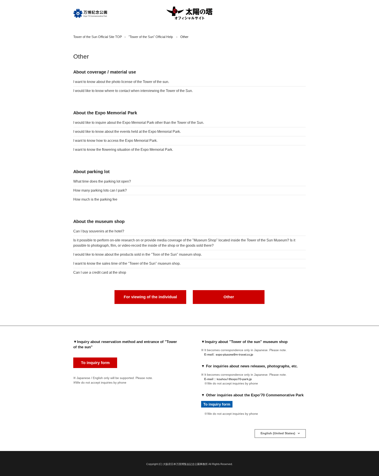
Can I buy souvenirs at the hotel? (98, 231)
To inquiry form (95, 363)
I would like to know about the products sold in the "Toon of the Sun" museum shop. (137, 254)
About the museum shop (99, 221)
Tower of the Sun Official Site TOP (97, 37)
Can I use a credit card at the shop (99, 272)
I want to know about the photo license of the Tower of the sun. (121, 82)
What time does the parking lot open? (102, 181)
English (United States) (278, 433)
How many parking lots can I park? (100, 190)
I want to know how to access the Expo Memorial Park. (115, 140)
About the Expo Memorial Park (105, 112)
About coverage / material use (104, 72)
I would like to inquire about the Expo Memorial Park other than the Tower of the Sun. (138, 122)
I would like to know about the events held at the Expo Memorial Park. (127, 131)
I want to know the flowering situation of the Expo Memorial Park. (123, 149)
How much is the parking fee (95, 199)
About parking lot (91, 171)
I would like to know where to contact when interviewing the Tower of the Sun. (133, 91)
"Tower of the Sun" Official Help (151, 37)
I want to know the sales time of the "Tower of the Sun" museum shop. (127, 263)
